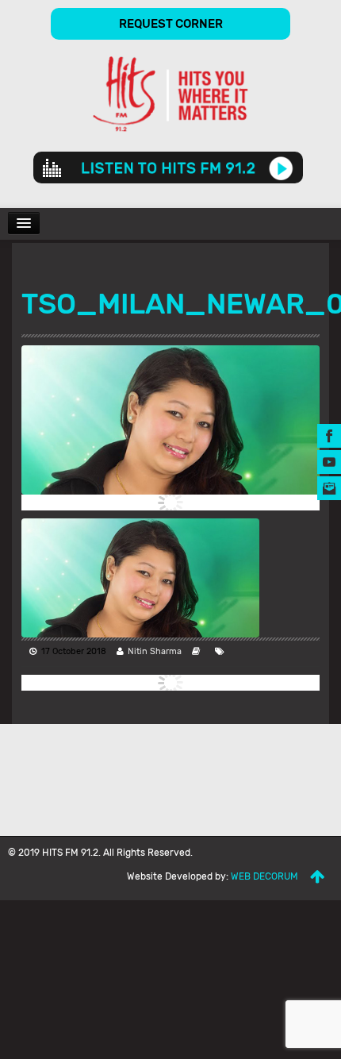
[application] (168, 167)
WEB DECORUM (264, 876)
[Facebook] (329, 434)
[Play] (281, 167)
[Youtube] (329, 461)
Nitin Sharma (155, 651)
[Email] (329, 487)
